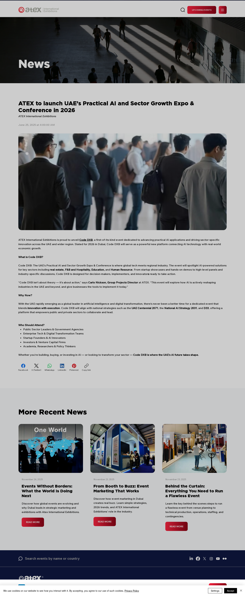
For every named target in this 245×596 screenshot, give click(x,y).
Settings (215, 590)
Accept (230, 590)
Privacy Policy (131, 590)
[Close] (241, 590)
